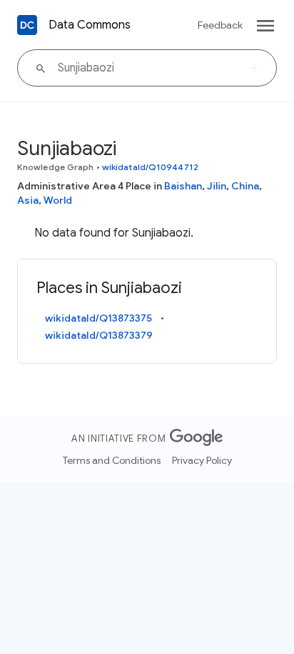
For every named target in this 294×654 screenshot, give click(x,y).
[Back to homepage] (27, 25)
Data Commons (90, 25)
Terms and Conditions (112, 460)
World (58, 200)
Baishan (183, 185)
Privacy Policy (202, 460)
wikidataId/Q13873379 (99, 335)
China (245, 185)
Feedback (220, 25)
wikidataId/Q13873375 (98, 318)
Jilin (216, 185)
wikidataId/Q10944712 (150, 167)
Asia (28, 200)
